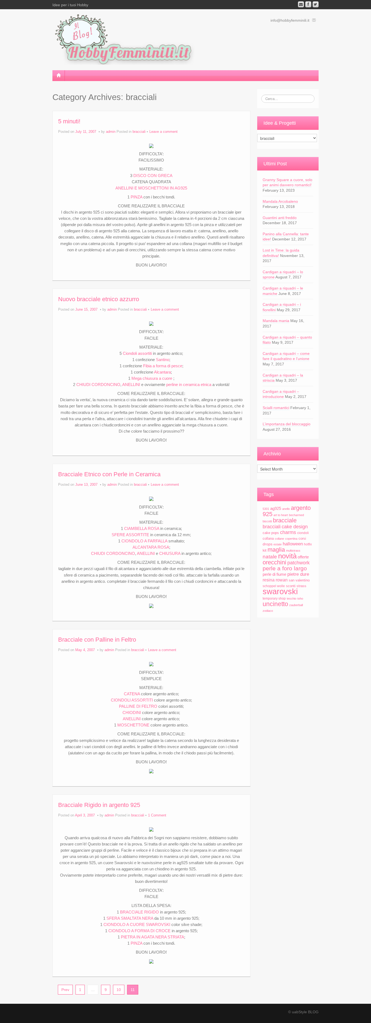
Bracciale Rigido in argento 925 (99, 805)
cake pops (271, 533)
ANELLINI (131, 384)
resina (269, 579)
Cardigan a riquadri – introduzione (281, 394)
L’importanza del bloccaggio (286, 424)
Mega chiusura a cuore (151, 378)
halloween (293, 543)
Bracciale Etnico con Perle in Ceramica (109, 474)
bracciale (285, 520)
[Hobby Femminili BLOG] (128, 39)
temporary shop (274, 598)
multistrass (293, 550)
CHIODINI (131, 712)
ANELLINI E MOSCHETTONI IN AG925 (151, 188)
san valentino (299, 580)
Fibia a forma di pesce (162, 365)
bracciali (139, 132)
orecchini (274, 562)
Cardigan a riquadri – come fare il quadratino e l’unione (286, 356)
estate (277, 544)
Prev (65, 989)
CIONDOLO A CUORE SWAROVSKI (136, 924)
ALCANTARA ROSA (151, 547)
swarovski (280, 591)
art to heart (280, 515)
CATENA (132, 693)
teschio (291, 598)
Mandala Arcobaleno (280, 201)
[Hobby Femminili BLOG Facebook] (308, 4)
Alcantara (162, 372)
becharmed (296, 515)
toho (300, 598)
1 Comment (157, 815)
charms (288, 532)
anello (286, 508)
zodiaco (268, 610)
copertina (291, 538)
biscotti (267, 521)
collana (268, 538)
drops (267, 544)
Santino (162, 359)
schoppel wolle (274, 586)
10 (119, 989)
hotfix (308, 544)
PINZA (136, 197)
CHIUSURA (169, 553)
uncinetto (275, 603)
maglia (276, 549)
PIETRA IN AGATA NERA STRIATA (152, 937)
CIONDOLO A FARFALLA (144, 541)
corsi (302, 538)
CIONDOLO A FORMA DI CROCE (139, 930)
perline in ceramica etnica (188, 384)
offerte (303, 557)
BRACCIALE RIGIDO (139, 912)
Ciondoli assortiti (138, 353)
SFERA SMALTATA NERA (129, 918)
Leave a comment (163, 132)
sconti (290, 586)
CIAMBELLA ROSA (141, 528)
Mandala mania (276, 321)
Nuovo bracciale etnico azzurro (98, 299)
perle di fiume (274, 574)
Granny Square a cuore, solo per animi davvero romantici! (287, 182)
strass (301, 586)
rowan (282, 579)
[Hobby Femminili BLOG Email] (301, 4)
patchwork (298, 562)
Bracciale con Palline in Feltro (97, 639)
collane (279, 538)
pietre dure (298, 574)
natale (270, 556)
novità (287, 556)
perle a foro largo (285, 568)
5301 (266, 508)
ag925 (275, 508)
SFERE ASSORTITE (130, 534)
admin (110, 132)
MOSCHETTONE (133, 725)
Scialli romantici (276, 408)
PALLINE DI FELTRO (138, 706)
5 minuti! (69, 121)
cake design (295, 526)
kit (264, 550)
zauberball (296, 605)
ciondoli (303, 533)
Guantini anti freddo (280, 217)
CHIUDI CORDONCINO (98, 384)
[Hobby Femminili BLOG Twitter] (316, 4)
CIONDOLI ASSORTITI (132, 700)
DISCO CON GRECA (152, 175)
